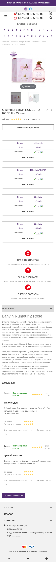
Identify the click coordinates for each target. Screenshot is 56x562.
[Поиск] (51, 18)
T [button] (27, 36)
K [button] (43, 30)
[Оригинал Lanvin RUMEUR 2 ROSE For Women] (19, 98)
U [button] (32, 36)
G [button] (28, 30)
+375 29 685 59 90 (31, 14)
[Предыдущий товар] (28, 558)
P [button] (12, 36)
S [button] (24, 36)
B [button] (8, 30)
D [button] (16, 30)
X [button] (43, 36)
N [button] (4, 36)
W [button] (39, 36)
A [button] (4, 30)
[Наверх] (9, 558)
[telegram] (30, 9)
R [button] (20, 36)
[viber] (26, 9)
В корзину (28, 157)
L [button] (47, 30)
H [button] (32, 30)
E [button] (20, 30)
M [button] (51, 30)
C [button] (12, 30)
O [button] (8, 36)
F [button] (24, 30)
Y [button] (47, 36)
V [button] (35, 36)
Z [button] (51, 36)
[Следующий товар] (46, 558)
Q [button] (16, 36)
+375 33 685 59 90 (31, 18)
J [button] (39, 30)
